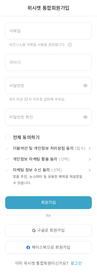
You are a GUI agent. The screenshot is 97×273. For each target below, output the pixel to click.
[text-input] (48, 31)
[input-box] (48, 30)
